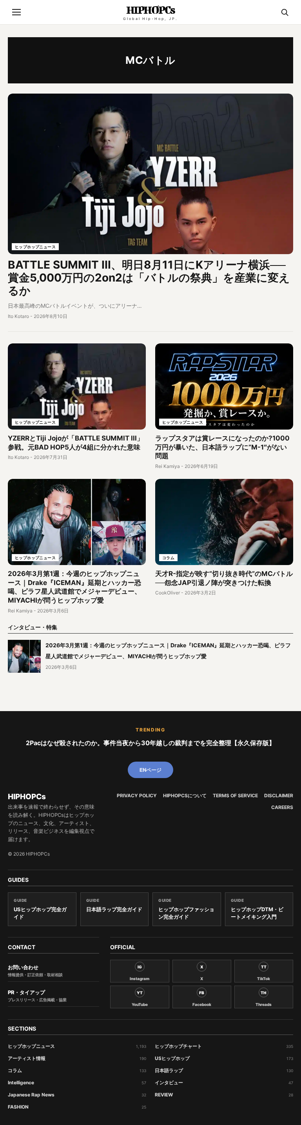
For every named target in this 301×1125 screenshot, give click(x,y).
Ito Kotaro (18, 316)
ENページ (150, 770)
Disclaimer (278, 795)
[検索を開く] (285, 12)
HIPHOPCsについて (185, 795)
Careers (282, 807)
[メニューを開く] (16, 12)
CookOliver (167, 593)
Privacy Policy (137, 795)
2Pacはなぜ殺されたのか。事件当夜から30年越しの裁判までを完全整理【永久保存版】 (150, 743)
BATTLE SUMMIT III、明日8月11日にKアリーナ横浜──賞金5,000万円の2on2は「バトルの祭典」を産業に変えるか (149, 277)
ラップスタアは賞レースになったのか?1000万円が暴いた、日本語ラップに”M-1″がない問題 (222, 447)
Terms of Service (235, 795)
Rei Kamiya (167, 466)
